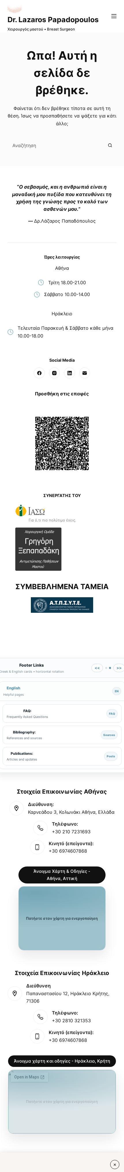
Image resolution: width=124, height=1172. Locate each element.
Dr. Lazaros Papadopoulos (53, 19)
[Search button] (110, 145)
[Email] (84, 372)
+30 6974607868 (68, 851)
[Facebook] (39, 372)
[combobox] (56, 145)
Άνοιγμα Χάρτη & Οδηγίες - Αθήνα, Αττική (61, 874)
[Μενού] (114, 16)
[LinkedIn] (69, 372)
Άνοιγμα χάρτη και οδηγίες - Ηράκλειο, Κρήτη (62, 1061)
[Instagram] (54, 372)
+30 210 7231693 (71, 832)
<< (97, 667)
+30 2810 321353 (71, 1020)
